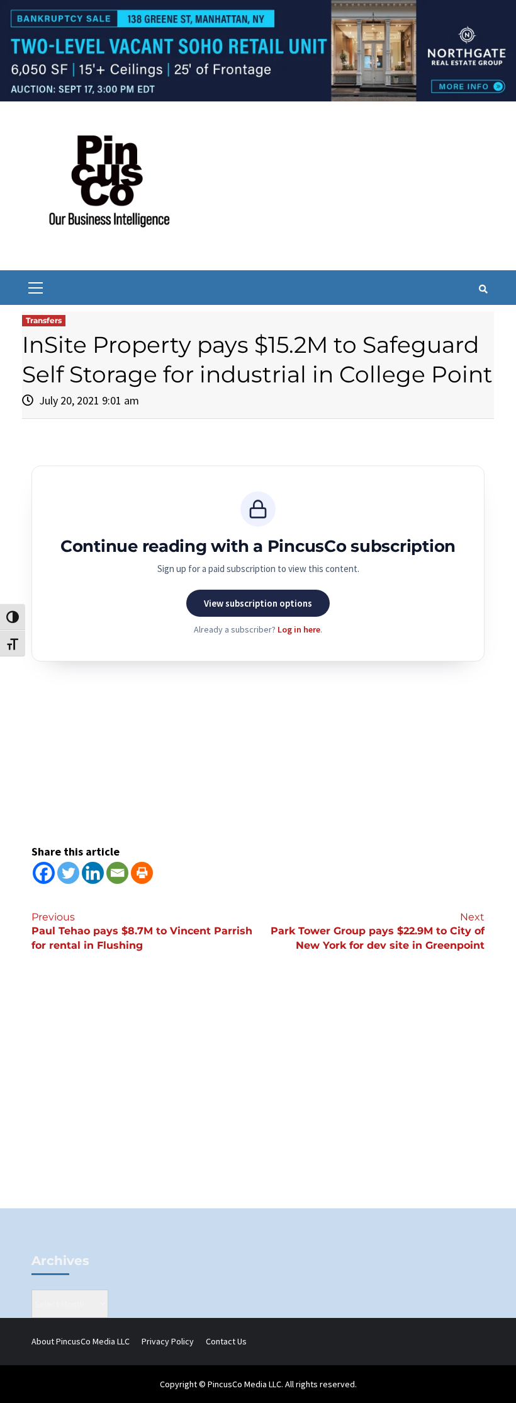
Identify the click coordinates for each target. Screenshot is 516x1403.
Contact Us (226, 1341)
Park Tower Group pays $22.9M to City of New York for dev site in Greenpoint (378, 931)
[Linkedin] (93, 873)
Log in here (299, 629)
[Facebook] (44, 873)
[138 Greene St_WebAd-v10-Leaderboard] (258, 49)
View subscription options (258, 603)
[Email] (117, 873)
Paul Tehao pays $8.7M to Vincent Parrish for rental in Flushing (141, 931)
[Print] (142, 873)
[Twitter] (68, 873)
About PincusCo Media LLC (80, 1341)
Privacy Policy (168, 1341)
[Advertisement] (258, 1101)
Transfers (44, 320)
